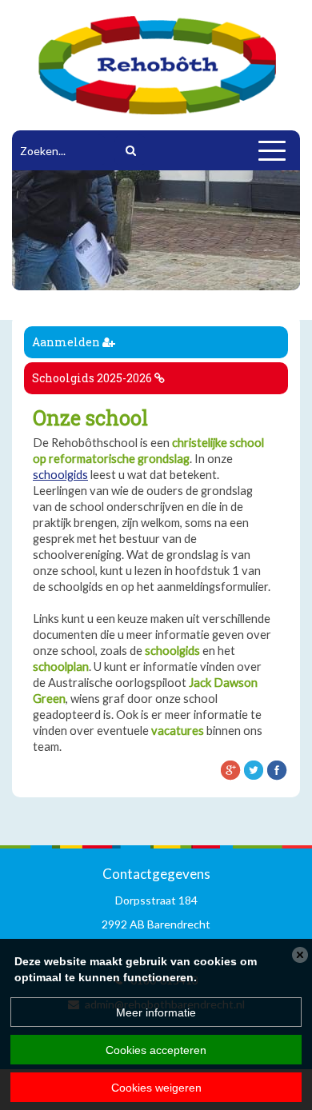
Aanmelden (67, 341)
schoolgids (60, 474)
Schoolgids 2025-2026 (93, 377)
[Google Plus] (230, 769)
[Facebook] (276, 769)
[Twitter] (253, 769)
